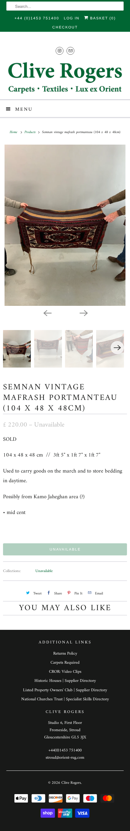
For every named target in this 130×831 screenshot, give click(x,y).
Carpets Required (65, 662)
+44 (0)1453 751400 (37, 18)
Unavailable (44, 571)
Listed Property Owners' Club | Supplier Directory (65, 690)
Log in (72, 18)
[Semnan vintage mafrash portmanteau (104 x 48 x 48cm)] (65, 225)
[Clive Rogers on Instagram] (59, 50)
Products (30, 132)
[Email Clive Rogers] (70, 50)
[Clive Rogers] (65, 78)
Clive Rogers (71, 782)
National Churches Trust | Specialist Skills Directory (65, 699)
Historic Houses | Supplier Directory (65, 681)
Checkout (65, 27)
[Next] (83, 312)
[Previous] (47, 312)
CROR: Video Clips (65, 672)
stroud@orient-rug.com (65, 757)
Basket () (102, 18)
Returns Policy (65, 653)
